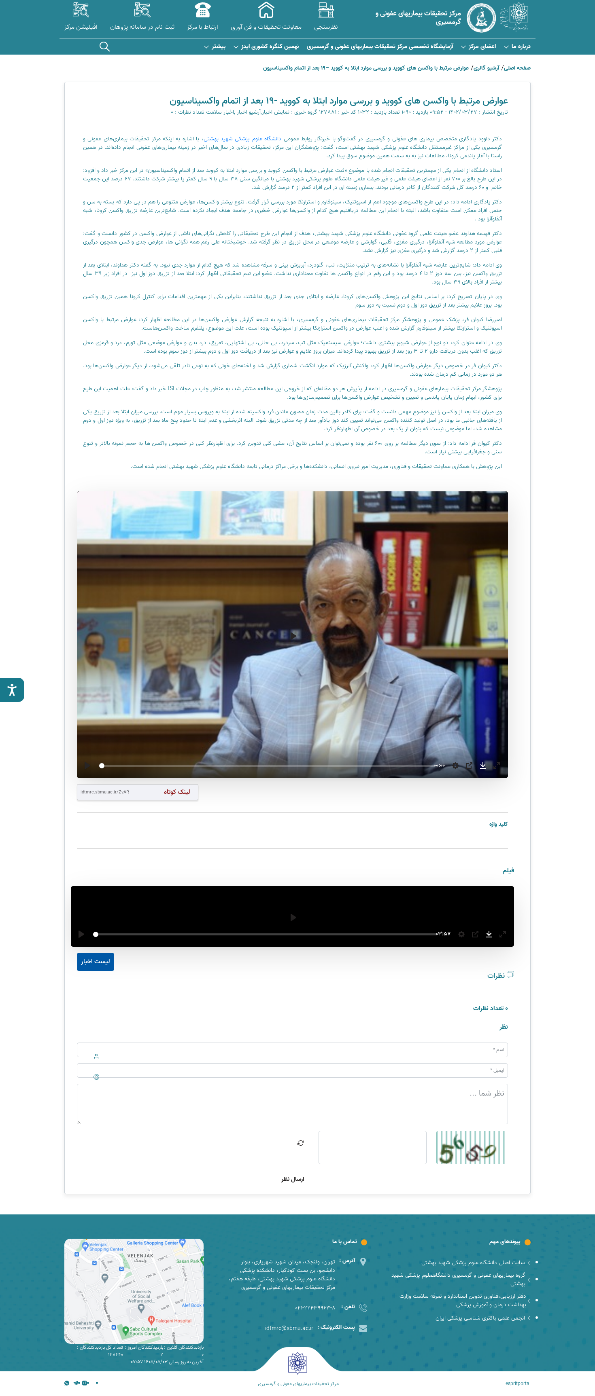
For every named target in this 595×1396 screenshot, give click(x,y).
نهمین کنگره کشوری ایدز (270, 46)
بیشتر (218, 46)
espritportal (518, 1384)
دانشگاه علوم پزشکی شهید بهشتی (244, 139)
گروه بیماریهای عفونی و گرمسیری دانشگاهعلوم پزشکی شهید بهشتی (458, 1279)
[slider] (265, 766)
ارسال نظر (292, 1179)
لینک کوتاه (177, 792)
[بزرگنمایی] (496, 765)
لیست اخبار (95, 961)
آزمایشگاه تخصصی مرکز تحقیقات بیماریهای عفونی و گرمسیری (380, 46)
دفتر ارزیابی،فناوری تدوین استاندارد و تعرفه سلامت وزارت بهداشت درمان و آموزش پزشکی (463, 1300)
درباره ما (521, 46)
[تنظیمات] (455, 765)
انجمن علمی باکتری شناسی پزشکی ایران (480, 1318)
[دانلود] (482, 765)
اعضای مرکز (482, 46)
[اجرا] (87, 765)
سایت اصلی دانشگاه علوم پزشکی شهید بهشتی (473, 1263)
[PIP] (469, 765)
